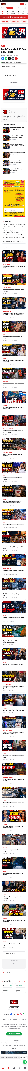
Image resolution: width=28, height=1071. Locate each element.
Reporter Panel (15, 1043)
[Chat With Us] (25, 1062)
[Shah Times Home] (3, 4)
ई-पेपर (22, 4)
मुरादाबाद (19, 991)
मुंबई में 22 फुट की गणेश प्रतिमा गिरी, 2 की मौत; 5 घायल (13, 234)
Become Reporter (5, 1043)
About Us (8, 1040)
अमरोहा (14, 1021)
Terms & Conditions (18, 1045)
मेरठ (19, 1019)
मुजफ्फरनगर (10, 7)
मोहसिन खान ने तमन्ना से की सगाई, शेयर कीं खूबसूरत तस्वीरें (14, 224)
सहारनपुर (22, 7)
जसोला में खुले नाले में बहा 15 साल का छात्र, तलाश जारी (13, 241)
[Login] (26, 4)
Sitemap (14, 1048)
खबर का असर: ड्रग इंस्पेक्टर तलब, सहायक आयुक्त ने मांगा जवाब (13, 238)
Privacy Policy (8, 1045)
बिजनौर (16, 7)
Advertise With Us (17, 1040)
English (25, 1)
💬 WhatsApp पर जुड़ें (14, 1033)
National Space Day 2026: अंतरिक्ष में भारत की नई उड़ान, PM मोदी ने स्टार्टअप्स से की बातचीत (13, 231)
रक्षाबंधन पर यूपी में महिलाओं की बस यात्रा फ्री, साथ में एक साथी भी (13, 227)
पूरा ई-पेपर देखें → (22, 981)
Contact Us (24, 1043)
